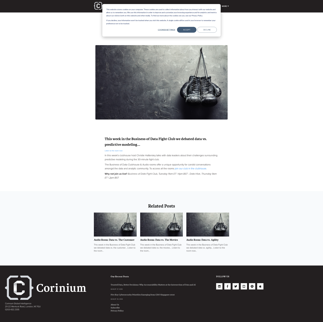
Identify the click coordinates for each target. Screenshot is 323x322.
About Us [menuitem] (115, 304)
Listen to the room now (114, 151)
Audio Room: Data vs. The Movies (159, 240)
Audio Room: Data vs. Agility (202, 240)
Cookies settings (166, 30)
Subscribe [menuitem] (115, 307)
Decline (207, 30)
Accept (186, 30)
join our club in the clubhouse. (191, 168)
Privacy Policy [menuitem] (117, 310)
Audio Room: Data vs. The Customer (114, 240)
